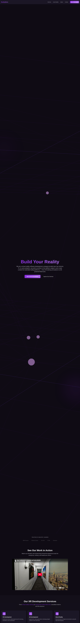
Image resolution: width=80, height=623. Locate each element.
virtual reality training (28, 604)
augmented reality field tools (43, 604)
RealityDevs (4, 2)
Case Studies (55, 2)
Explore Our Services (48, 276)
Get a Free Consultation (32, 276)
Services (49, 2)
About (61, 2)
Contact (66, 2)
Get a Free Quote (74, 2)
